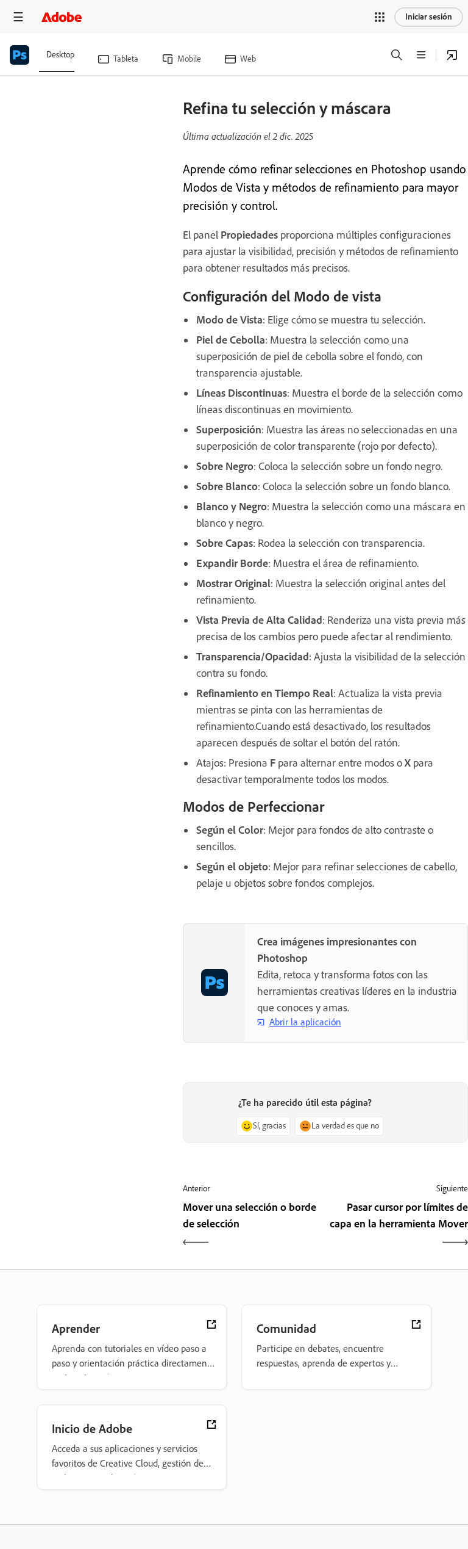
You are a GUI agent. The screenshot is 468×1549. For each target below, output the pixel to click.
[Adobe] (62, 17)
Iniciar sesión (428, 17)
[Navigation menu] (18, 17)
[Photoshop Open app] (452, 55)
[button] (379, 17)
